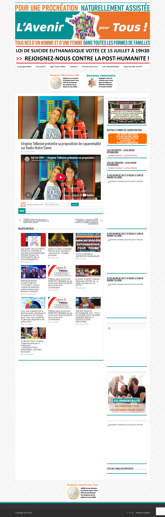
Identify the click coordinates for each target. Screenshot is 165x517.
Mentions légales (143, 513)
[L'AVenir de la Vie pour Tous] (82, 24)
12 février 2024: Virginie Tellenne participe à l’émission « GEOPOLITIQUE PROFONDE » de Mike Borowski (32, 346)
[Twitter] (130, 512)
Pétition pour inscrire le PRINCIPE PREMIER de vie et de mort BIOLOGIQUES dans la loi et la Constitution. (60, 283)
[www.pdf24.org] (23, 204)
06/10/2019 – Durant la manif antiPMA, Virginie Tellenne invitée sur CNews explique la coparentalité (86, 221)
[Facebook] (128, 512)
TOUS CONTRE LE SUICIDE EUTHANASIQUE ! (88, 255)
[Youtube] (133, 512)
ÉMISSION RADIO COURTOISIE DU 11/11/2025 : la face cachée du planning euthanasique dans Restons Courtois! (30, 286)
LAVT (30, 513)
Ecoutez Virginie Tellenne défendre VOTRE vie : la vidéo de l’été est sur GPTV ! (88, 282)
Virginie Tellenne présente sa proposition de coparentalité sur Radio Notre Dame (36, 220)
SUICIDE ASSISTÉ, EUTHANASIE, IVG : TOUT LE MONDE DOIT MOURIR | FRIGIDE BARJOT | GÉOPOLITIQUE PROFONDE (88, 316)
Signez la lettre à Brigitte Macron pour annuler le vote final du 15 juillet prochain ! (60, 252)
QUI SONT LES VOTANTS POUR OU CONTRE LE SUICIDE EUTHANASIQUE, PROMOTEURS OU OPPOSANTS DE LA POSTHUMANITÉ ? (33, 254)
